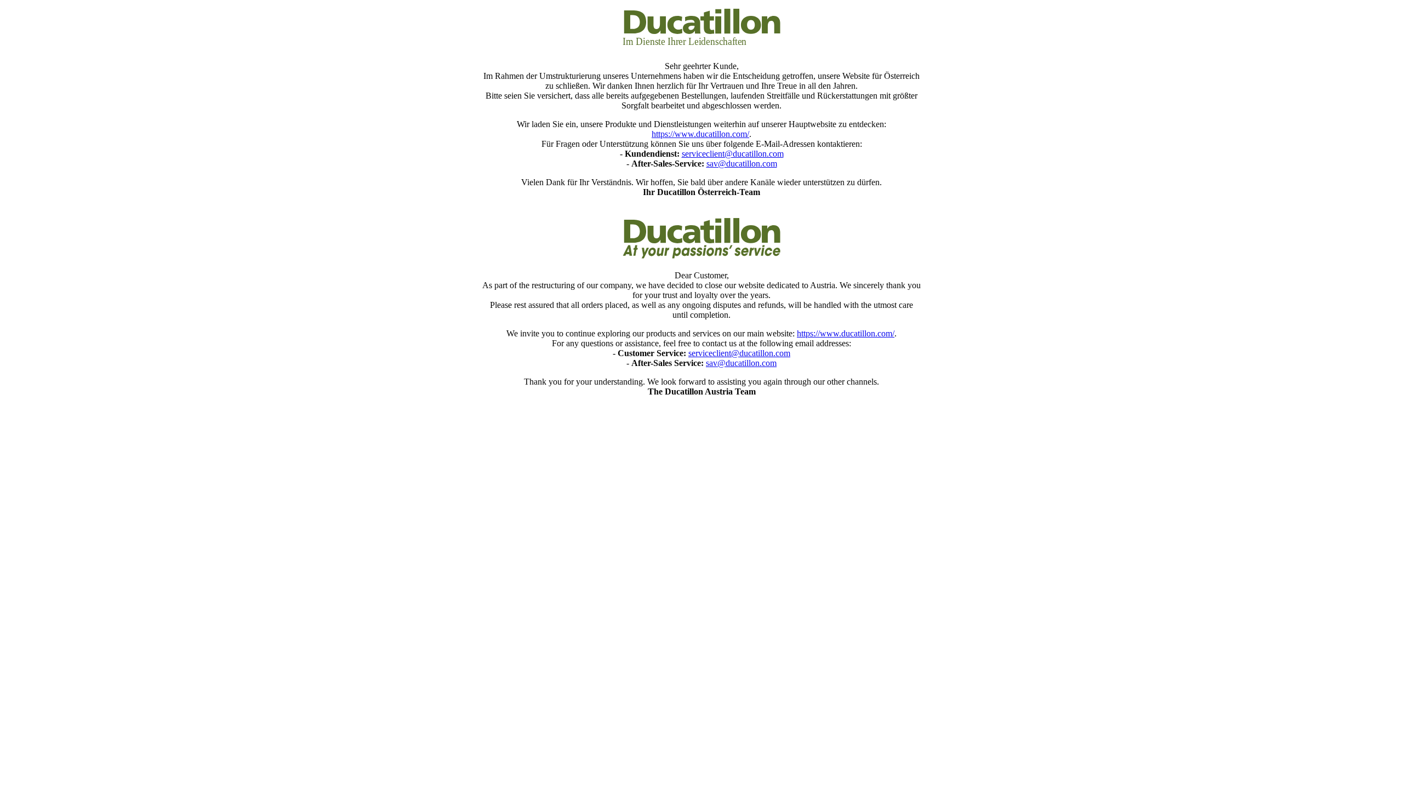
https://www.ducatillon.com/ (700, 134)
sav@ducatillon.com (741, 163)
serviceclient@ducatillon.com (733, 153)
